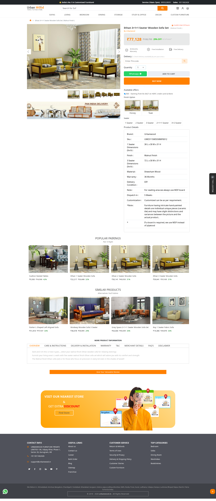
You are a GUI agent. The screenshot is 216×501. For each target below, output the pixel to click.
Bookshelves (156, 463)
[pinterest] (56, 469)
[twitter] (29, 469)
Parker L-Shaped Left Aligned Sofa (43, 327)
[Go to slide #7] (117, 94)
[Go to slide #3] (92, 94)
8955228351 (156, 2)
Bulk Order (72, 459)
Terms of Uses (115, 451)
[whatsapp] (5, 492)
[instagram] (40, 469)
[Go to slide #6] (110, 94)
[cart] (186, 8)
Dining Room (156, 455)
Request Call (212, 185)
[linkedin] (46, 469)
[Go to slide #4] (98, 94)
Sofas (153, 451)
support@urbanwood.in (41, 462)
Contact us (72, 451)
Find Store (64, 412)
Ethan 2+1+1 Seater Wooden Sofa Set (169, 276)
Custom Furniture (180, 14)
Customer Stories (117, 463)
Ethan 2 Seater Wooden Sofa (82, 276)
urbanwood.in (105, 494)
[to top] (212, 491)
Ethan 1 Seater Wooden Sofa (41, 276)
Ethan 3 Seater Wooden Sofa (124, 276)
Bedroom (154, 446)
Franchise (72, 472)
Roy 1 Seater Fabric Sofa (163, 327)
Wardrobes (155, 459)
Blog (70, 463)
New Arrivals (33, 14)
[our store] (176, 8)
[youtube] (51, 469)
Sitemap (71, 468)
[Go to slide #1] (74, 94)
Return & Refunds (117, 446)
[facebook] (34, 469)
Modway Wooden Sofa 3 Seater (84, 327)
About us (72, 446)
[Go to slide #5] (104, 94)
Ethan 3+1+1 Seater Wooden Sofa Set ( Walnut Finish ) (55, 20)
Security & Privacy (117, 455)
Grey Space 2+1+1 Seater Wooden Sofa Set (130, 327)
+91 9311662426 (37, 456)
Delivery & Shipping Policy (120, 459)
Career (71, 455)
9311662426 (181, 2)
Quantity (128, 67)
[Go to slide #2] (86, 94)
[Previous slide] (28, 51)
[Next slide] (119, 51)
